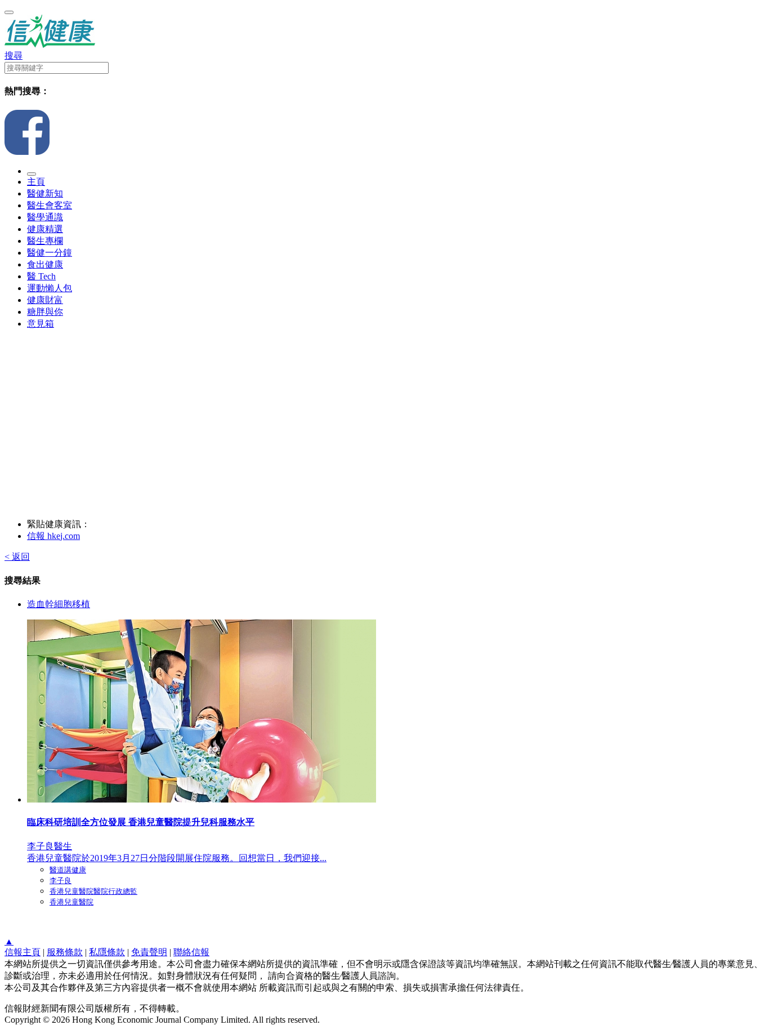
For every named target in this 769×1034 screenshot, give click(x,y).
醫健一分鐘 (49, 252)
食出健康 (45, 264)
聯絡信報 (191, 952)
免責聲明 (149, 952)
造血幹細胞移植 (58, 604)
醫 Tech (41, 276)
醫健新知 (45, 193)
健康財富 (45, 300)
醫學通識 (45, 217)
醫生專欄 (45, 241)
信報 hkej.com (53, 536)
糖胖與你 (45, 312)
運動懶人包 (49, 288)
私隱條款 (107, 952)
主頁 (36, 181)
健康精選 (45, 229)
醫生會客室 (49, 205)
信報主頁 (23, 952)
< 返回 (17, 556)
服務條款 (65, 952)
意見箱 (40, 323)
